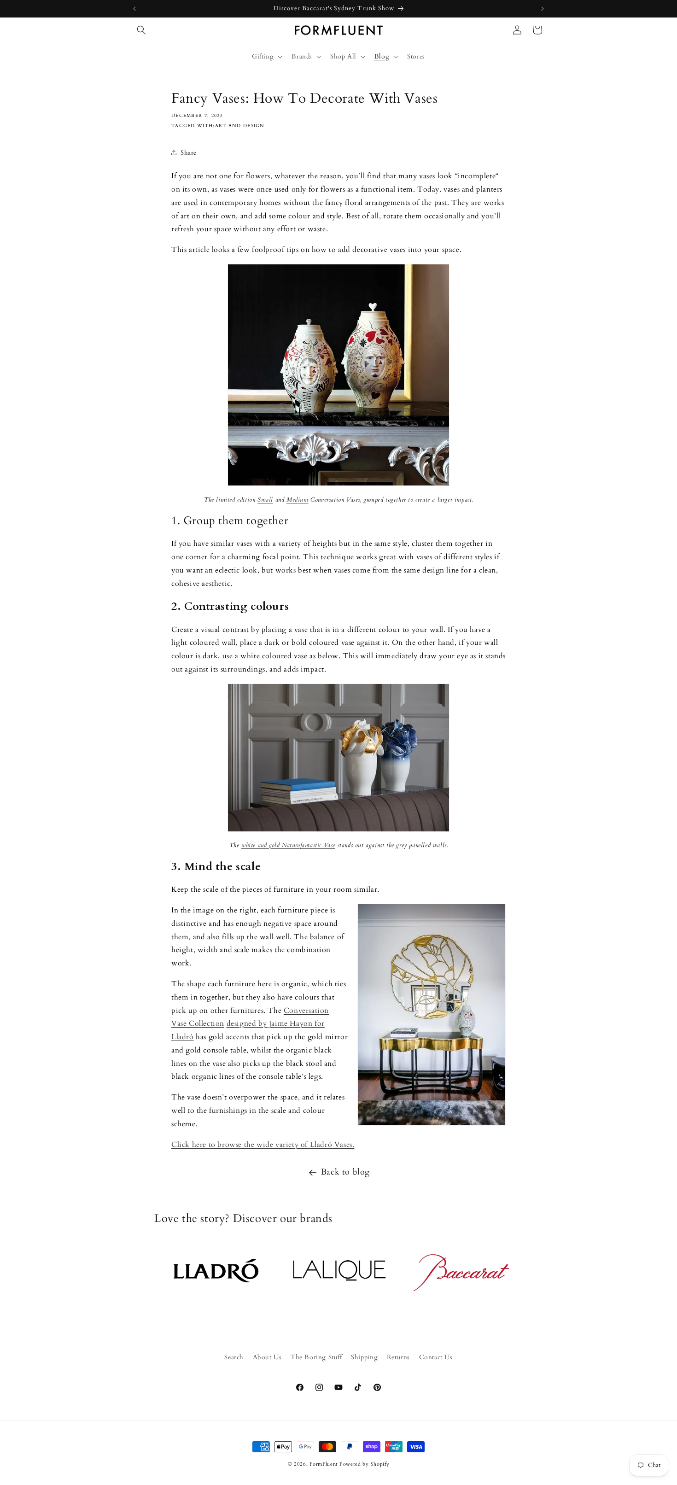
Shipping (364, 1357)
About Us (267, 1357)
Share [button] (189, 152)
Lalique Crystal (338, 1278)
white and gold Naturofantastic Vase (288, 845)
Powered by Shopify (364, 1464)
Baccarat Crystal (462, 1278)
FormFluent (323, 1464)
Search (234, 1357)
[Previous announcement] (134, 9)
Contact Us (436, 1357)
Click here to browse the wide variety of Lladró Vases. (262, 1145)
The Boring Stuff (316, 1357)
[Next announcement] (542, 9)
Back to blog (345, 1172)
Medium (297, 500)
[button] (141, 30)
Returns (398, 1357)
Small (265, 500)
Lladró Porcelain (215, 1278)
